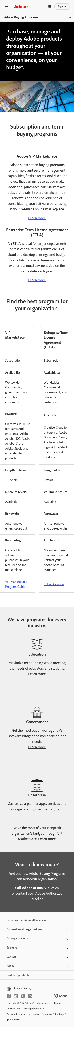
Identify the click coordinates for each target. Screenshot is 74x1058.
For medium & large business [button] (24, 929)
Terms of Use (13, 1008)
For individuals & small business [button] (26, 920)
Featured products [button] (18, 975)
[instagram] (16, 996)
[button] (49, 6)
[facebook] (9, 996)
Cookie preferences (32, 1008)
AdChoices (15, 1019)
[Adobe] (20, 6)
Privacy (57, 1003)
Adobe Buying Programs (21, 17)
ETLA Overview (54, 584)
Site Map (59, 1014)
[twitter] (23, 996)
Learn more (37, 218)
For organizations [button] (17, 938)
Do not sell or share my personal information (29, 1014)
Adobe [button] (11, 966)
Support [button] (12, 947)
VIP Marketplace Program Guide (16, 584)
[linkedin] (30, 996)
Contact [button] (11, 957)
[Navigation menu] (6, 6)
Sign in (62, 6)
